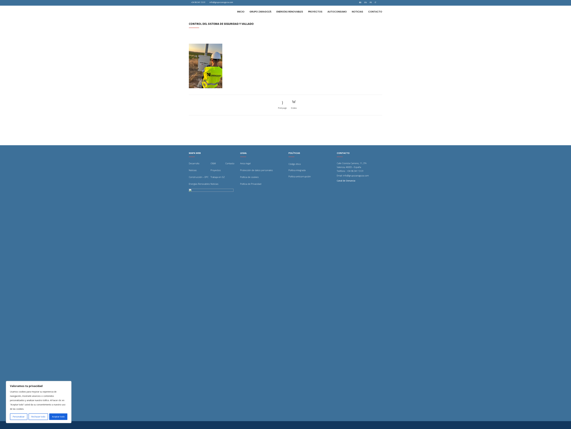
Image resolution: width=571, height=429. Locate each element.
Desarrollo (194, 163)
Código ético (294, 163)
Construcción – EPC (198, 177)
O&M (213, 163)
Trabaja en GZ (218, 177)
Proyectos (216, 170)
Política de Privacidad (250, 183)
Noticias (193, 170)
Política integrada (297, 170)
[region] (38, 402)
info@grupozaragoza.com (221, 2)
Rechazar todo (38, 416)
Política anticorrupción (299, 176)
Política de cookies (249, 177)
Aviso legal (245, 163)
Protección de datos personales (256, 170)
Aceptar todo (58, 416)
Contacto (229, 163)
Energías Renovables (199, 183)
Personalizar (19, 416)
